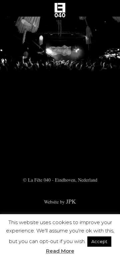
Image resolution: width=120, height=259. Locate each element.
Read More (60, 251)
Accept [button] (99, 241)
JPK (71, 201)
